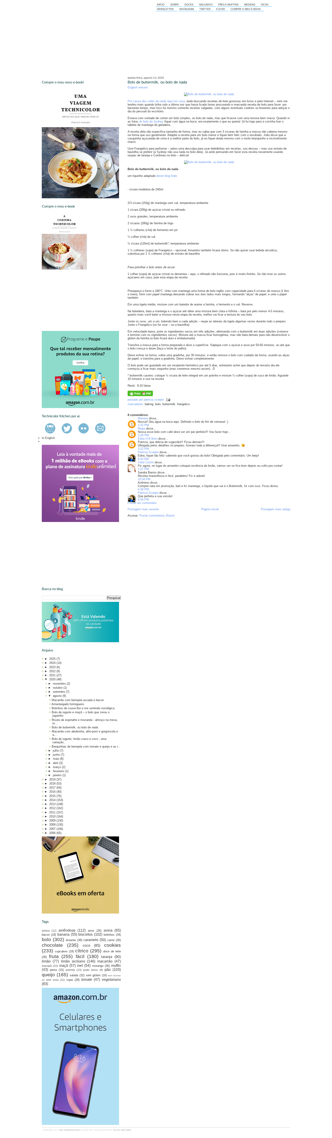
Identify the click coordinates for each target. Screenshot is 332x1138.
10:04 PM (144, 479)
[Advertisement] (76, 300)
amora (46, 930)
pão (108, 970)
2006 (52, 833)
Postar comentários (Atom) (157, 515)
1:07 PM (143, 469)
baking (149, 404)
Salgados (206, 4)
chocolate (52, 945)
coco (86, 945)
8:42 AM (143, 459)
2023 (52, 667)
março (57, 767)
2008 (52, 824)
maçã (63, 965)
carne (111, 940)
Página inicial (210, 509)
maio (56, 758)
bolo (158, 404)
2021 (52, 675)
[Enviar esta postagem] (167, 399)
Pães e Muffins (228, 4)
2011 (52, 812)
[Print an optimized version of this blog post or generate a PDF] (140, 395)
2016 (52, 791)
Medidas (249, 4)
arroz (91, 930)
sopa (69, 979)
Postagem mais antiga (275, 509)
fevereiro (59, 771)
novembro (60, 683)
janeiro (57, 775)
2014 (52, 800)
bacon (46, 934)
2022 (52, 671)
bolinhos (109, 934)
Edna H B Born (147, 438)
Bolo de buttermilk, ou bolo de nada (157, 82)
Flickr (220, 9)
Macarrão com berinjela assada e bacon (78, 700)
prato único (90, 969)
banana (63, 934)
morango (97, 965)
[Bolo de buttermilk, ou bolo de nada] (209, 94)
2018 (52, 783)
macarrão (104, 961)
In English (48, 438)
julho (56, 750)
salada (74, 975)
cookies (112, 945)
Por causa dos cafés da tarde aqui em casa (156, 101)
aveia (108, 930)
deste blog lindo (167, 176)
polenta (70, 969)
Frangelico (183, 404)
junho (57, 754)
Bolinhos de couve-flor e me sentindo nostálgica (83, 708)
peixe (53, 970)
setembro (59, 691)
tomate (86, 979)
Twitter (204, 9)
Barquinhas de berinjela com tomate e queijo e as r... (86, 746)
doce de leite (112, 951)
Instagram (186, 9)
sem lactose (114, 975)
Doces (189, 4)
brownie (71, 940)
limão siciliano (73, 961)
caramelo (90, 940)
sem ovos (52, 979)
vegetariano (111, 979)
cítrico (81, 950)
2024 (52, 663)
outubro (58, 687)
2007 (52, 829)
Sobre (174, 4)
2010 (52, 816)
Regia (141, 428)
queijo (48, 974)
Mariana (143, 418)
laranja (106, 957)
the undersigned (69, 1130)
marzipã (47, 965)
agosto (58, 695)
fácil (80, 956)
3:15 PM (143, 448)
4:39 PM (143, 489)
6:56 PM (143, 499)
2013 (52, 804)
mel (80, 965)
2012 (52, 808)
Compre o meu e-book (246, 9)
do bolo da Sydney (151, 121)
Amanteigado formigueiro (67, 704)
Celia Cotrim (146, 462)
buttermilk (168, 404)
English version (138, 87)
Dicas (264, 4)
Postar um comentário (142, 503)
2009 (52, 820)
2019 (52, 779)
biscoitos (85, 934)
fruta (54, 956)
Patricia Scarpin (148, 452)
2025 (52, 658)
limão (46, 961)
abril (56, 763)
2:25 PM (143, 425)
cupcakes (61, 951)
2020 (52, 679)
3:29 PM (143, 435)
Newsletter (165, 9)
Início (161, 4)
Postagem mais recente (143, 509)
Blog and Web (122, 1130)
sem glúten (93, 975)
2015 (52, 796)
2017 (52, 787)
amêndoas (66, 930)
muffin (116, 965)
